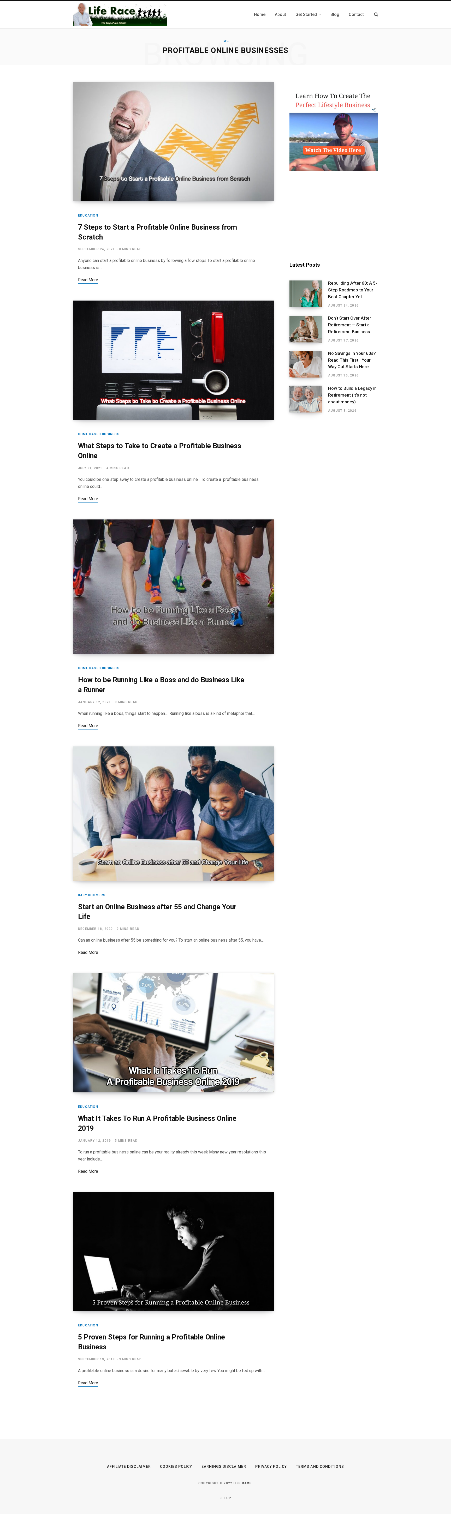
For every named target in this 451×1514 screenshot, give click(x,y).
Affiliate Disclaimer (129, 1466)
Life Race (243, 1483)
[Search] (376, 14)
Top (227, 1498)
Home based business (99, 434)
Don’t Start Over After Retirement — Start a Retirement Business (349, 324)
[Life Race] (120, 14)
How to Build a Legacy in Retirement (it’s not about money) (352, 395)
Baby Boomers (91, 895)
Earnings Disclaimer (223, 1466)
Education (88, 215)
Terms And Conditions (320, 1466)
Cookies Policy (176, 1466)
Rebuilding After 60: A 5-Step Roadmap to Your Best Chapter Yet (352, 289)
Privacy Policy (271, 1466)
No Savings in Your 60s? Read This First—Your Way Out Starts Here (352, 360)
